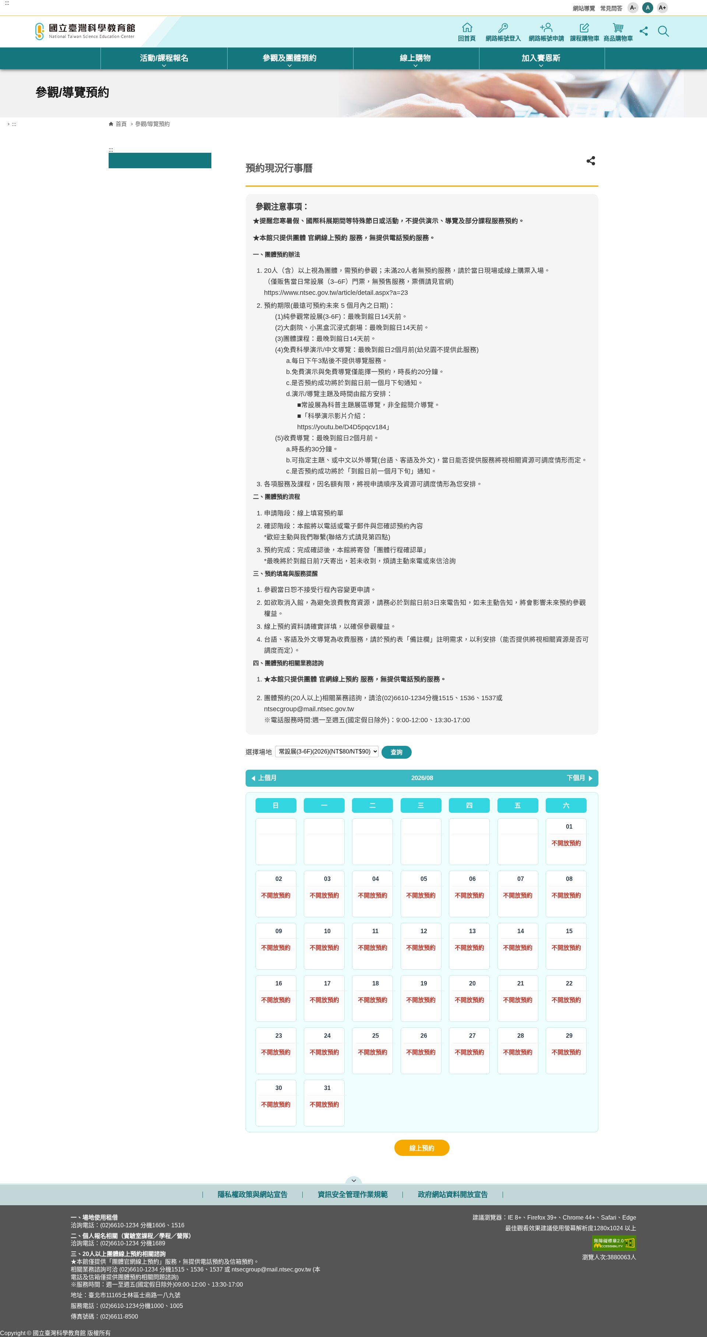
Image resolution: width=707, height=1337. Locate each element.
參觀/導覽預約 (152, 124)
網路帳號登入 (503, 38)
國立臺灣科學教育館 (86, 31)
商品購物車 (618, 38)
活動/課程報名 (164, 58)
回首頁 (467, 38)
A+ (662, 7)
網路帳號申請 (546, 38)
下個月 (576, 778)
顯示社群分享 (643, 31)
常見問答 (611, 8)
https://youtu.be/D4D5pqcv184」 (345, 427)
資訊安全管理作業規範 (353, 1195)
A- (633, 7)
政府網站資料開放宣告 (453, 1195)
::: (7, 3)
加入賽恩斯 (541, 58)
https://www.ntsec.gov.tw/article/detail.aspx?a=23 (336, 292)
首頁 (121, 124)
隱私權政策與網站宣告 (253, 1195)
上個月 (267, 778)
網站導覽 (584, 8)
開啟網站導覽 (353, 1179)
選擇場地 (259, 752)
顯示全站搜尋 (663, 31)
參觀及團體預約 (290, 58)
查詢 (396, 752)
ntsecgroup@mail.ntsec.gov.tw (309, 709)
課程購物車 (584, 38)
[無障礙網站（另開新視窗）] (509, 1243)
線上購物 (415, 58)
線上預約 (422, 1148)
